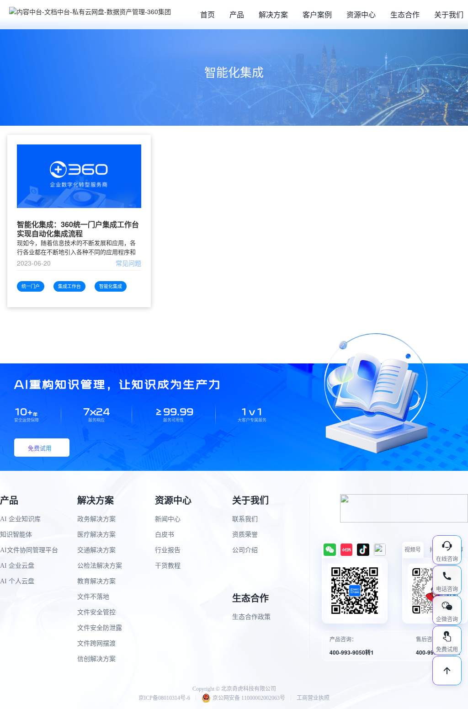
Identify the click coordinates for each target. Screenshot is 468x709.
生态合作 (405, 14)
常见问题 (128, 262)
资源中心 (361, 14)
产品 (236, 14)
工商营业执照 (313, 698)
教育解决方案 (96, 581)
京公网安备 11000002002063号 (249, 698)
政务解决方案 (96, 519)
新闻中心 (168, 519)
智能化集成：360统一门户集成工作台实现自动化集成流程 (78, 229)
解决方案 (273, 14)
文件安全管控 (96, 612)
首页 (207, 14)
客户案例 (317, 14)
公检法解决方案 (99, 565)
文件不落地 (93, 596)
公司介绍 (245, 550)
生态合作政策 (251, 616)
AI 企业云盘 (17, 565)
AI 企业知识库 (20, 519)
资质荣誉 (245, 534)
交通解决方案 (96, 550)
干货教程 (168, 565)
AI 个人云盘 (17, 581)
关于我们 (448, 14)
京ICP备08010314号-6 (164, 698)
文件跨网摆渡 (96, 643)
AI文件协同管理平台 (29, 550)
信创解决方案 (96, 659)
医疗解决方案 (96, 534)
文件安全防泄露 (99, 627)
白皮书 (164, 534)
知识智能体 (16, 534)
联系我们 (245, 519)
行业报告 (168, 550)
